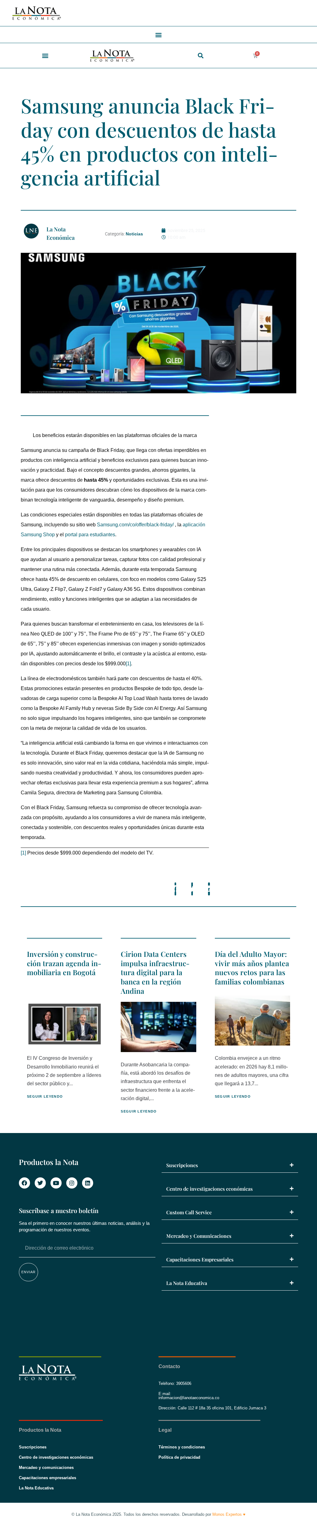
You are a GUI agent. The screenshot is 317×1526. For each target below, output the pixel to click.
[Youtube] (56, 1183)
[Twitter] (40, 1183)
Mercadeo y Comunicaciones (198, 1236)
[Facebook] (24, 1183)
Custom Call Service (189, 1212)
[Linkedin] (87, 1183)
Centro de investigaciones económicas (209, 1188)
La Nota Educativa (186, 1283)
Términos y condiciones (181, 1447)
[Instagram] (71, 1183)
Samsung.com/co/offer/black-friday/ (135, 524)
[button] (159, 34)
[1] (128, 663)
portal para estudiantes (90, 534)
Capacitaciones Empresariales (199, 1259)
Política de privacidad (179, 1457)
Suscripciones (182, 1165)
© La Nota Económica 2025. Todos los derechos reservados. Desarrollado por (158, 1514)
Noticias (134, 233)
